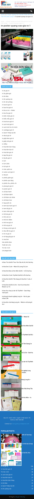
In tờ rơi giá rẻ (6, 234)
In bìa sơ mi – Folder (8, 110)
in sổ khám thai (7, 200)
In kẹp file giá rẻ (7, 155)
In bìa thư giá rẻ (7, 113)
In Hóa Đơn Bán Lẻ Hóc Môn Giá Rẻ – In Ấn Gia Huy (17, 271)
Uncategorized (6, 250)
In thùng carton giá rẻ (9, 228)
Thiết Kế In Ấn (6, 245)
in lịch (4, 161)
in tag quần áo (6, 203)
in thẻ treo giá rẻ (7, 222)
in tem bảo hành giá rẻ (9, 206)
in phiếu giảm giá (7, 178)
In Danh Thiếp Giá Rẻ (8, 133)
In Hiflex (4, 144)
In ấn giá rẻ (5, 91)
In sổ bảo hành (7, 192)
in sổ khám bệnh (7, 194)
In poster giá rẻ (7, 189)
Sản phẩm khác (7, 242)
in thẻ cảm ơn (6, 217)
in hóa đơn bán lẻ (7, 149)
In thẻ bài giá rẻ (7, 214)
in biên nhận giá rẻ (8, 116)
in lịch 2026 (5, 163)
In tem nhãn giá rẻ (8, 211)
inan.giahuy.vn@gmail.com (20, 424)
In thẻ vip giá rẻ (7, 225)
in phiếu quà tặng (7, 180)
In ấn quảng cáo (7, 99)
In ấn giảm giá (6, 93)
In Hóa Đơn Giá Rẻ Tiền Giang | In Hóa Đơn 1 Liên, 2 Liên (17, 280)
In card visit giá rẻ (7, 124)
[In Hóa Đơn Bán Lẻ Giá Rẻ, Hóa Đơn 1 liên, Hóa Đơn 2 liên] (11, 459)
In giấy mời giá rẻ (7, 141)
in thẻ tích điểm (7, 220)
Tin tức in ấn (6, 248)
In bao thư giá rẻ (7, 107)
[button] (31, 11)
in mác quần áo (7, 169)
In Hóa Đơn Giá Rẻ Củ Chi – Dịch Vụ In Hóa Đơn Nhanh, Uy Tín (15, 286)
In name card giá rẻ (8, 172)
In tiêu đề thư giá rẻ (8, 231)
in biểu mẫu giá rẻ (8, 119)
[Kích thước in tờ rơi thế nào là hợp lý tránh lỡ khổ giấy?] (11, 450)
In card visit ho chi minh (9, 127)
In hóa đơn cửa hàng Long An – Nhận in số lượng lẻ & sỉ (17, 303)
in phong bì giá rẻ (7, 186)
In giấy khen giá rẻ (8, 138)
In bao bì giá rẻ (7, 105)
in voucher (5, 239)
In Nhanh (5, 175)
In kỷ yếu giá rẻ (7, 158)
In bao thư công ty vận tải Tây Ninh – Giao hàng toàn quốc (16, 291)
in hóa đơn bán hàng (8, 147)
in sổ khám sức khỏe (8, 197)
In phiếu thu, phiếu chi (9, 183)
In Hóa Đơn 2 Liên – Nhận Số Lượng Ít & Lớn (15, 266)
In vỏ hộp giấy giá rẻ (8, 236)
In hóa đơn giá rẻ (7, 152)
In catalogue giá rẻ (8, 130)
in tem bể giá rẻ (7, 208)
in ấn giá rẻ (18, 497)
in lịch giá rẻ (6, 166)
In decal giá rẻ (6, 135)
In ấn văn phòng (7, 102)
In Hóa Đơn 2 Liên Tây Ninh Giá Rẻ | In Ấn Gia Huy (16, 275)
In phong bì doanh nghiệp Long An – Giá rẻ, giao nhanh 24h (16, 297)
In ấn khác (5, 96)
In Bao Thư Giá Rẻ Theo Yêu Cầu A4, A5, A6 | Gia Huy (17, 262)
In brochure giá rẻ (8, 121)
